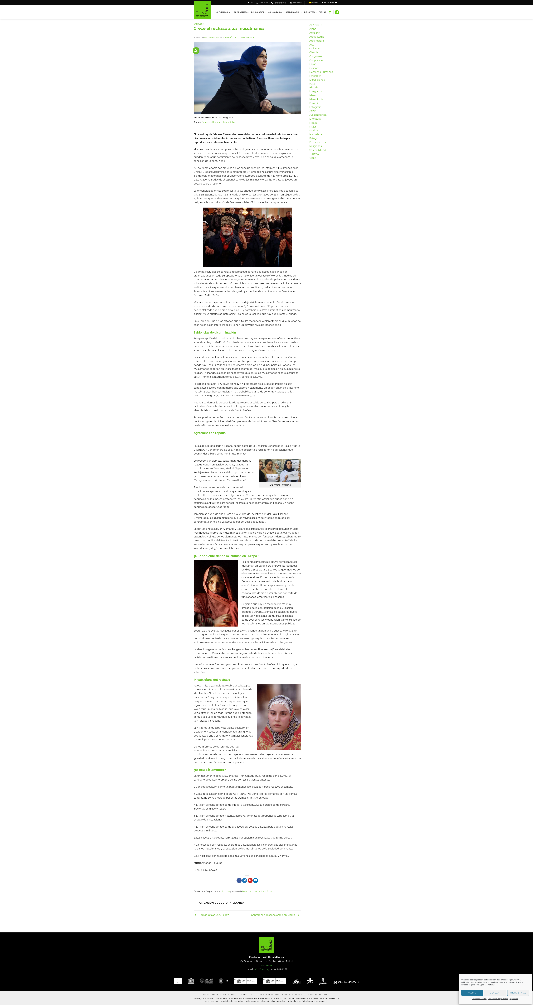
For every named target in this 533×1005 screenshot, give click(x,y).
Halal (312, 83)
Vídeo (312, 157)
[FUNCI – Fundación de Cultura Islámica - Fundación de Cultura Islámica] (202, 10)
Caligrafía (314, 48)
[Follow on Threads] (328, 3)
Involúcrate (258, 12)
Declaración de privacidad (498, 999)
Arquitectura (316, 40)
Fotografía (315, 107)
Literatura (315, 118)
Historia (313, 87)
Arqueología (316, 36)
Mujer (312, 126)
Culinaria (314, 68)
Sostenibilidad (317, 150)
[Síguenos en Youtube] (336, 3)
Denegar (495, 993)
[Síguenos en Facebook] (322, 3)
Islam (312, 95)
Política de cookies (479, 999)
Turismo (314, 153)
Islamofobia (229, 122)
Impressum (514, 999)
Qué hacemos (240, 12)
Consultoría (275, 12)
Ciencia (313, 52)
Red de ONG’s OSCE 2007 (213, 914)
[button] (296, 3)
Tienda (322, 12)
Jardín (312, 110)
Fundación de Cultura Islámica (238, 37)
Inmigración (316, 91)
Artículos (199, 24)
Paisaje (313, 138)
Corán (312, 64)
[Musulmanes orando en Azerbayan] (247, 237)
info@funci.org (262, 969)
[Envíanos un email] (330, 3)
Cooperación (316, 60)
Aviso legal (247, 994)
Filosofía (314, 103)
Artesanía (314, 32)
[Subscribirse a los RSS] (333, 3)
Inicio (206, 994)
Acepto (472, 993)
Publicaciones (317, 142)
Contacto (233, 994)
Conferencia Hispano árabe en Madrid (273, 914)
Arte (311, 44)
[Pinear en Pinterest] (250, 880)
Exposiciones (317, 79)
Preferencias (518, 993)
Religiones (315, 146)
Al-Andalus (315, 25)
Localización (266, 965)
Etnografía (315, 75)
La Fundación (223, 12)
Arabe (312, 28)
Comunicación (293, 12)
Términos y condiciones (317, 994)
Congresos (315, 56)
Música (313, 130)
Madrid (313, 122)
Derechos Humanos (212, 122)
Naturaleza (315, 134)
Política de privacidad (268, 994)
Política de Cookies (291, 994)
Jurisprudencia (318, 114)
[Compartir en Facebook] (239, 880)
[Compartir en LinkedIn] (255, 880)
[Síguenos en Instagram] (325, 3)
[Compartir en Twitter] (244, 880)
